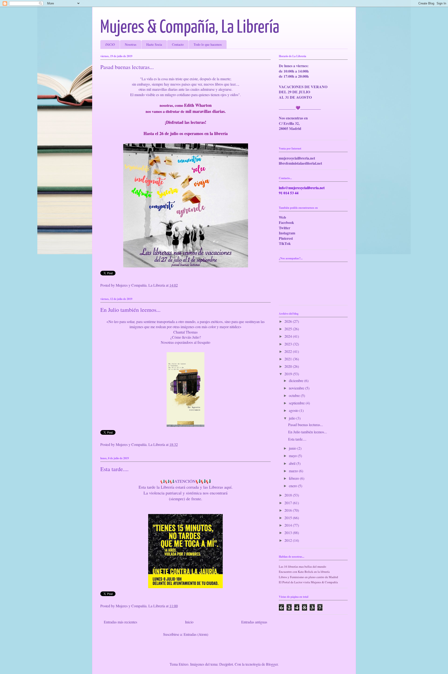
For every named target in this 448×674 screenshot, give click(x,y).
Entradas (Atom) (196, 634)
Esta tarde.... (114, 469)
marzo (294, 470)
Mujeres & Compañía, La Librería (189, 27)
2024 (288, 336)
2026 (288, 321)
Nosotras (130, 44)
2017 (288, 502)
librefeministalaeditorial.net (300, 163)
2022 (288, 351)
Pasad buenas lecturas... (127, 67)
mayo (293, 455)
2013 (288, 532)
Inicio (189, 621)
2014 (288, 525)
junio (293, 448)
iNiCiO (110, 44)
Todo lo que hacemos (208, 44)
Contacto (178, 44)
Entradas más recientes (120, 621)
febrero (294, 478)
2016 (288, 510)
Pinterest (286, 238)
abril (292, 463)
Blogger (272, 664)
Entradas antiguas (254, 621)
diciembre (296, 380)
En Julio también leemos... (130, 309)
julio (292, 418)
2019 (288, 373)
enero (293, 485)
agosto (294, 410)
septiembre (297, 402)
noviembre (297, 388)
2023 (288, 343)
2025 (288, 328)
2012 (288, 540)
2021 (288, 358)
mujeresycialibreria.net (297, 158)
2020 (288, 366)
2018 (288, 495)
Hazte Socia (154, 44)
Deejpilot (226, 664)
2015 (288, 517)
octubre (295, 395)
